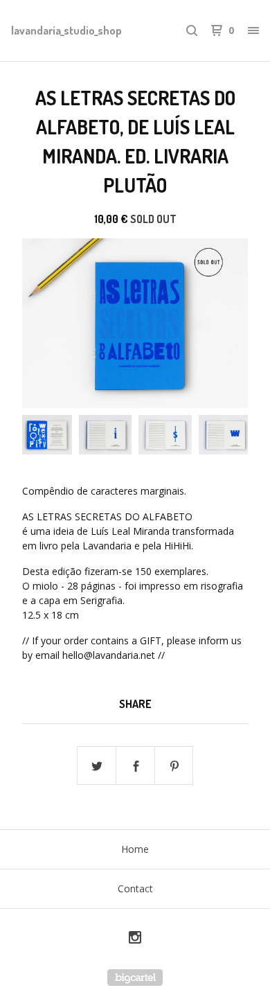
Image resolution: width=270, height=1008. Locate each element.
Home (135, 849)
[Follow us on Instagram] (135, 939)
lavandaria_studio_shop (66, 30)
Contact (135, 888)
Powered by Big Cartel (135, 977)
